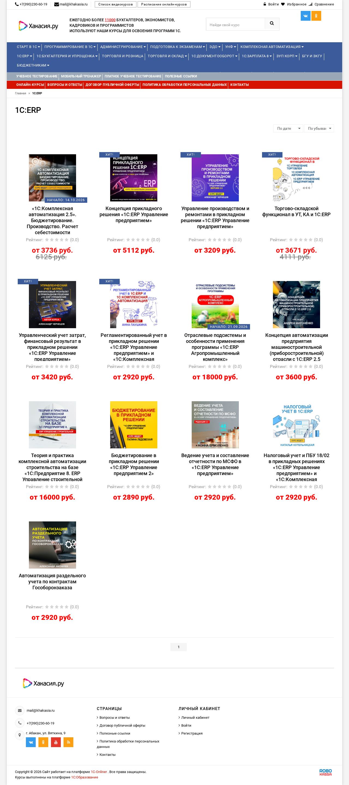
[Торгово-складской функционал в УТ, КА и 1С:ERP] (296, 177)
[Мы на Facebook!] (316, 16)
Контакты (108, 755)
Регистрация (192, 733)
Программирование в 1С (69, 47)
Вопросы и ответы (115, 717)
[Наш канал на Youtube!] (56, 742)
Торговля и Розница (122, 56)
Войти (186, 725)
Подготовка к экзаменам (176, 47)
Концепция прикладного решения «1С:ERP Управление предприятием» (134, 214)
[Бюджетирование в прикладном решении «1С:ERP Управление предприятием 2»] (133, 424)
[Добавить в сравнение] (60, 156)
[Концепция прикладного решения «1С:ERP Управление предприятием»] (133, 177)
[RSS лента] (68, 742)
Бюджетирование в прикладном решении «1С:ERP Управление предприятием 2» (134, 464)
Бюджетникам (32, 65)
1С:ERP (23, 56)
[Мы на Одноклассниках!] (43, 742)
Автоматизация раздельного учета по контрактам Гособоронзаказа (52, 581)
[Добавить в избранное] (43, 156)
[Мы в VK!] (306, 16)
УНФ (229, 47)
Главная (22, 93)
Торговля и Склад (166, 56)
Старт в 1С (27, 47)
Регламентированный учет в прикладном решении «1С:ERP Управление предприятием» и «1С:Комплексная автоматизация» (134, 346)
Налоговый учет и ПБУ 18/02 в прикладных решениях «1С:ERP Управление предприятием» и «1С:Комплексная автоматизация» (296, 466)
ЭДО (213, 47)
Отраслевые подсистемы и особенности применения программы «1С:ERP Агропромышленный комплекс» (215, 346)
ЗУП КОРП (286, 56)
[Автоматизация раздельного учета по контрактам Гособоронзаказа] (52, 544)
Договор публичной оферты (122, 725)
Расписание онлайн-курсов (164, 4)
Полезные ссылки (115, 733)
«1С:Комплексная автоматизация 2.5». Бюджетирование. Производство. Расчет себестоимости (52, 220)
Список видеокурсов (115, 4)
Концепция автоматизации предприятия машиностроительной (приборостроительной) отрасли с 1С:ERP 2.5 (296, 346)
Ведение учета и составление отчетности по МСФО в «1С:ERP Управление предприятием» (215, 464)
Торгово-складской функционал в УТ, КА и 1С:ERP (296, 211)
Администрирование (122, 47)
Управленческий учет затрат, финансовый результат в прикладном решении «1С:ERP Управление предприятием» (52, 346)
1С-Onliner (99, 772)
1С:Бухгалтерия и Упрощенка (66, 56)
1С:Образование (84, 777)
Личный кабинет (195, 717)
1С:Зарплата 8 (256, 56)
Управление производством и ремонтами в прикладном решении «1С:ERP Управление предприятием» (215, 217)
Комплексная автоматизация (271, 47)
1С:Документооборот (213, 56)
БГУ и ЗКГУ (312, 56)
